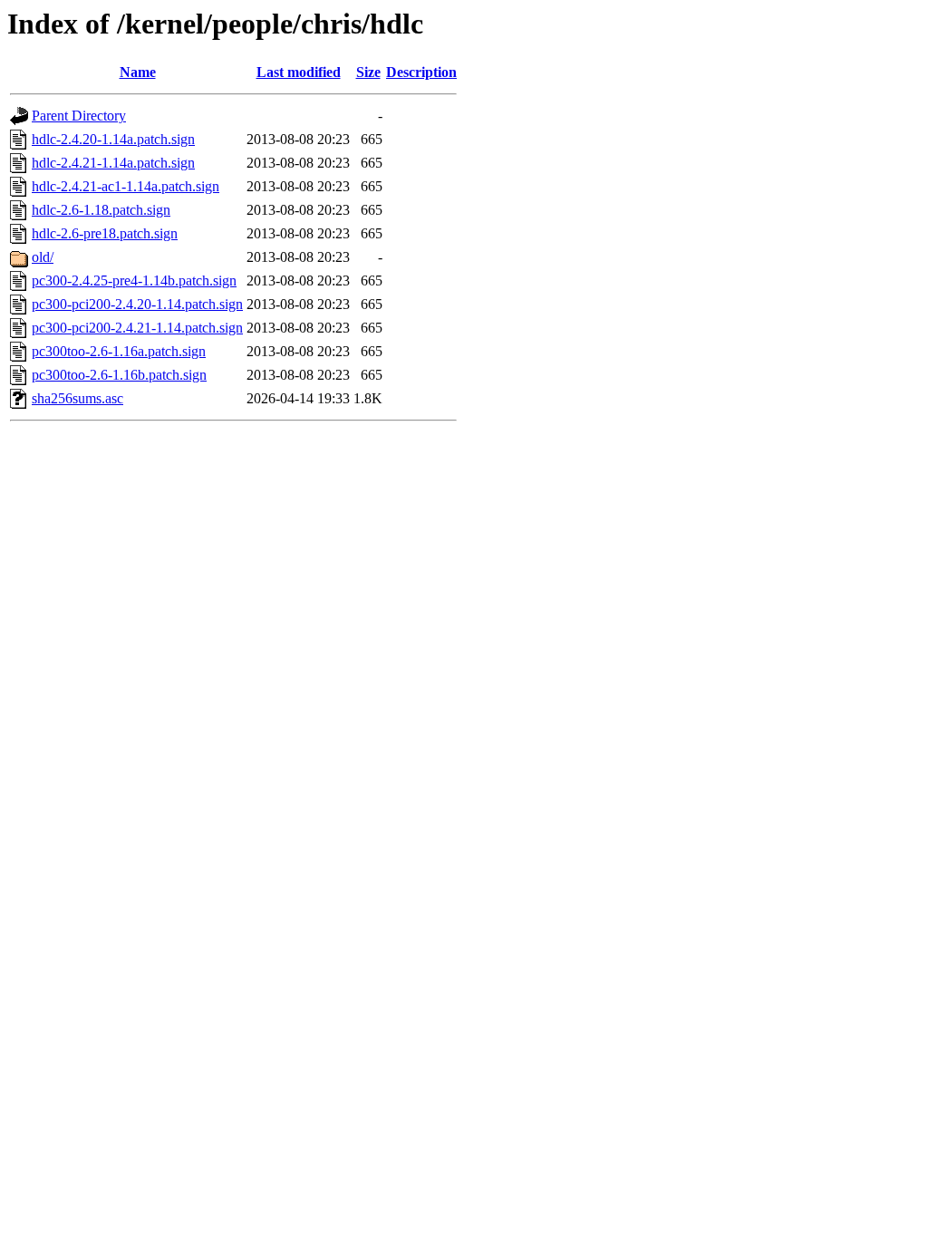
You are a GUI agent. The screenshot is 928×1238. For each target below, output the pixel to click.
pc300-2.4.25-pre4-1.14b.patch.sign (134, 280)
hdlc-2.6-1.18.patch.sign (101, 210)
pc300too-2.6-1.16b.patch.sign (119, 374)
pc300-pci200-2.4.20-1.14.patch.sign (137, 304)
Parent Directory (79, 115)
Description (421, 72)
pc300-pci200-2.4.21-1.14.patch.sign (137, 327)
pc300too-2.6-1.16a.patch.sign (119, 351)
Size (368, 72)
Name (138, 72)
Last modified (298, 72)
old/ (42, 257)
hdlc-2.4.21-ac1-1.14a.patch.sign (125, 186)
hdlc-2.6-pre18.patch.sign (105, 233)
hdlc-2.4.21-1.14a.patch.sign (113, 162)
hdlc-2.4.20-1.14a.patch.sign (113, 139)
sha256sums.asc (77, 398)
